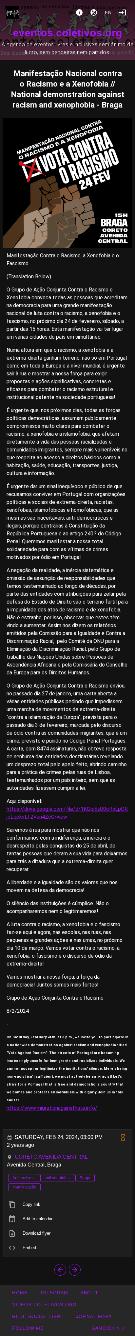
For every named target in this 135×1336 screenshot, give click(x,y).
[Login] (122, 12)
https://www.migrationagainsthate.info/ (52, 1108)
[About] (79, 12)
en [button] (108, 12)
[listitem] (67, 1204)
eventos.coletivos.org (67, 33)
